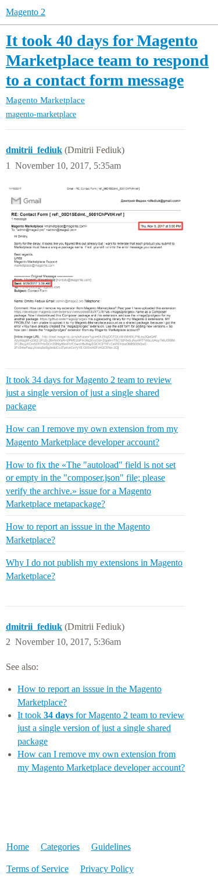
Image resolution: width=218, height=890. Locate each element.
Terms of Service (37, 869)
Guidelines (111, 847)
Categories (60, 847)
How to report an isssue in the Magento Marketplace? (78, 533)
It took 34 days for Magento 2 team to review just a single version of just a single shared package (88, 393)
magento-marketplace (41, 114)
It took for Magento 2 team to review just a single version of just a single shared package (100, 728)
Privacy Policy (107, 869)
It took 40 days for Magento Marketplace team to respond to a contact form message (107, 59)
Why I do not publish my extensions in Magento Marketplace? (94, 569)
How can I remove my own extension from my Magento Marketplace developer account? (92, 435)
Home (17, 847)
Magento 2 (25, 12)
